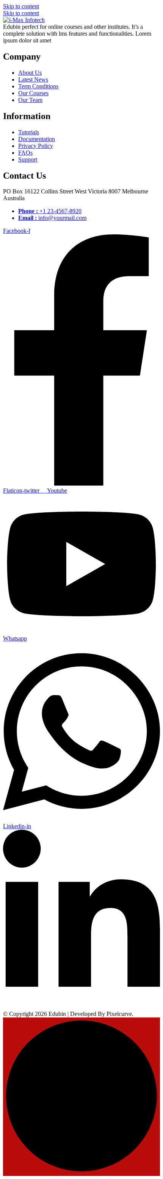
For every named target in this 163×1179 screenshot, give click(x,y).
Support (27, 159)
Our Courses (33, 93)
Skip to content (21, 6)
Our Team (30, 100)
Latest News (33, 79)
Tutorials (28, 132)
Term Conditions (38, 86)
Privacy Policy (35, 146)
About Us (30, 72)
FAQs (25, 152)
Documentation (36, 139)
